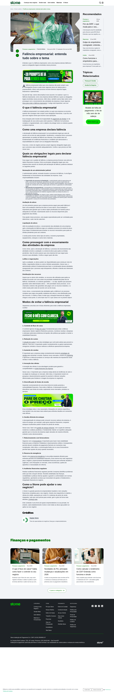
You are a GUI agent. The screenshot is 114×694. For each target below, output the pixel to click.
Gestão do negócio (90, 85)
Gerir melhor (51, 2)
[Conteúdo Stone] (15, 2)
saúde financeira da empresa (44, 368)
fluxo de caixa (40, 329)
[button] (107, 689)
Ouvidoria (60, 621)
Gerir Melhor (37, 614)
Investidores (49, 627)
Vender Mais (37, 611)
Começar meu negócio (30, 2)
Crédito (85, 55)
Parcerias (48, 619)
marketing (69, 355)
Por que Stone (50, 606)
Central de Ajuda (62, 609)
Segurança (85, 39)
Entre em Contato (63, 606)
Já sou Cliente (62, 613)
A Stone (65, 2)
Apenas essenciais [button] (97, 689)
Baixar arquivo (92, 121)
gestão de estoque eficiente (45, 428)
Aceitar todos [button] (87, 689)
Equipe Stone (34, 518)
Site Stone (49, 630)
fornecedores (37, 441)
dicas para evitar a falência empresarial (34, 103)
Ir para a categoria (56, 590)
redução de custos (29, 342)
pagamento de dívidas (59, 119)
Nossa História (50, 609)
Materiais (59, 2)
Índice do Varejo (50, 613)
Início (11, 9)
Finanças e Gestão (90, 81)
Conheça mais (32, 499)
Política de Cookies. (8, 691)
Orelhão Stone (62, 624)
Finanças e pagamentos (28, 49)
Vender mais (42, 2)
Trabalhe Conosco (51, 616)
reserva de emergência (37, 456)
